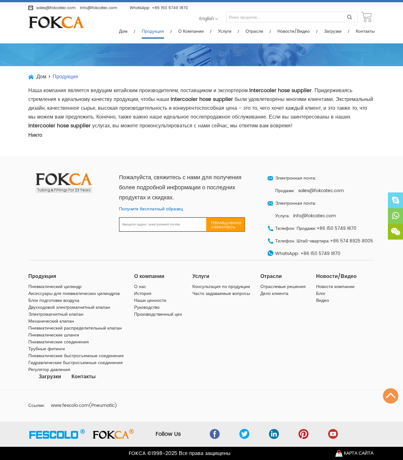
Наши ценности (150, 300)
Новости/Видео (293, 31)
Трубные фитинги (46, 349)
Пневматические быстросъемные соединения (76, 356)
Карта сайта (358, 453)
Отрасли (254, 31)
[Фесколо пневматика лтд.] (59, 22)
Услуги (224, 31)
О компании (191, 31)
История (142, 293)
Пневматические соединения (58, 342)
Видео (322, 300)
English (206, 19)
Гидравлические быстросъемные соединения (75, 363)
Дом (123, 31)
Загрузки (333, 31)
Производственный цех (158, 314)
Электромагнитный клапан (55, 314)
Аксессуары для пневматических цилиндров (74, 293)
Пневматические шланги (53, 335)
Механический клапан (51, 321)
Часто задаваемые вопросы (221, 293)
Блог (321, 293)
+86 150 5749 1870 (170, 8)
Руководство (147, 307)
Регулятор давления (49, 370)
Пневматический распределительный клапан (75, 328)
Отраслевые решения (283, 287)
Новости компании (335, 287)
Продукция (153, 31)
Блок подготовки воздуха (53, 300)
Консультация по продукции (221, 287)
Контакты (365, 31)
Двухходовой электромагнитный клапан (69, 307)
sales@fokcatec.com (56, 8)
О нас (140, 287)
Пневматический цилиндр (55, 287)
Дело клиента (274, 293)
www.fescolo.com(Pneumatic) (84, 405)
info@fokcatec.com (98, 8)
